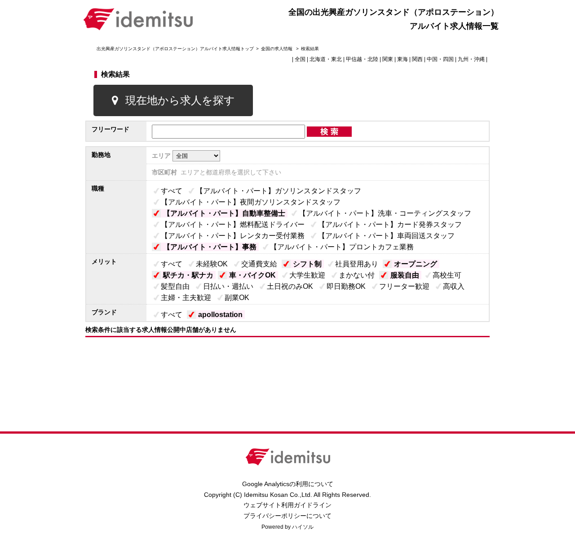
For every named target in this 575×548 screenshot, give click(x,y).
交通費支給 (259, 264)
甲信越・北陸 (362, 59)
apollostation (220, 314)
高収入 (453, 286)
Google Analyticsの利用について (287, 483)
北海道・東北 (326, 59)
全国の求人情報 (277, 48)
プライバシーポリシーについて (287, 515)
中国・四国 (440, 59)
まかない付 (357, 275)
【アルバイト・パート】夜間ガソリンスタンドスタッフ (251, 202)
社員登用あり (356, 264)
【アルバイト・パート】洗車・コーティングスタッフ (385, 213)
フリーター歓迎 (404, 286)
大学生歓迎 (307, 275)
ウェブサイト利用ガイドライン (287, 505)
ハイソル (303, 527)
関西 (417, 59)
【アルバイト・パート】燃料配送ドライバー (233, 224)
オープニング (415, 264)
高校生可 (447, 275)
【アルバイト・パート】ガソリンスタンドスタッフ (278, 191)
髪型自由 (175, 286)
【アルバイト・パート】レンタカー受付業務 (233, 235)
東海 (402, 59)
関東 (387, 59)
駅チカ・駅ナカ (188, 275)
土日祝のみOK (290, 286)
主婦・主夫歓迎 (186, 297)
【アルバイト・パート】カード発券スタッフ (390, 224)
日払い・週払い (228, 286)
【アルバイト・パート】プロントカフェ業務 (342, 247)
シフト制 (307, 264)
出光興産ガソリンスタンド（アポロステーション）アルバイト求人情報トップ (175, 48)
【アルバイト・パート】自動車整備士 (224, 213)
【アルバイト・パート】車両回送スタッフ (386, 235)
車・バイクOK (252, 275)
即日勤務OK (346, 286)
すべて (171, 191)
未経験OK (212, 264)
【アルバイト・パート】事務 (210, 247)
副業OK (237, 297)
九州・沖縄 (471, 59)
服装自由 (404, 275)
